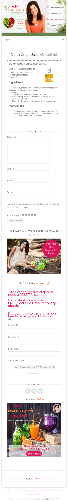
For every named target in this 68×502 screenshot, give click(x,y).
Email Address (15, 325)
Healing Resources (53, 490)
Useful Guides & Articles (28, 490)
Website (10, 192)
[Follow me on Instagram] (34, 391)
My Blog (9, 490)
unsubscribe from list (34, 373)
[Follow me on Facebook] (28, 391)
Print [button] (49, 79)
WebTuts (56, 498)
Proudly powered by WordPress (20, 498)
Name (10, 168)
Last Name (13, 348)
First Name (13, 336)
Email (10, 180)
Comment (12, 136)
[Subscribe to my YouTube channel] (40, 391)
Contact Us (34, 494)
